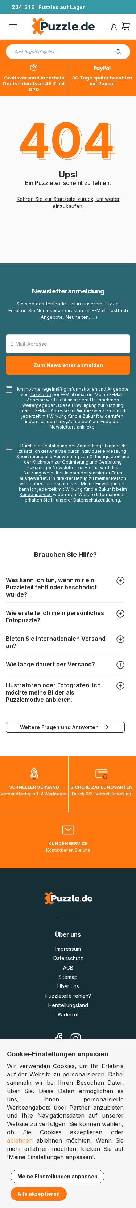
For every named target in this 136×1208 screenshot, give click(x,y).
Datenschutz (68, 958)
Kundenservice (36, 494)
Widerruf (68, 1014)
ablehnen (20, 1140)
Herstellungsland (68, 1005)
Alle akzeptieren (38, 1194)
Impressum (68, 949)
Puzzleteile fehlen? (68, 996)
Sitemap (68, 977)
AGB (68, 967)
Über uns (68, 986)
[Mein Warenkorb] (125, 27)
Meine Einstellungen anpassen (57, 1176)
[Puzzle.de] (63, 27)
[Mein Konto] (114, 27)
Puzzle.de (40, 394)
